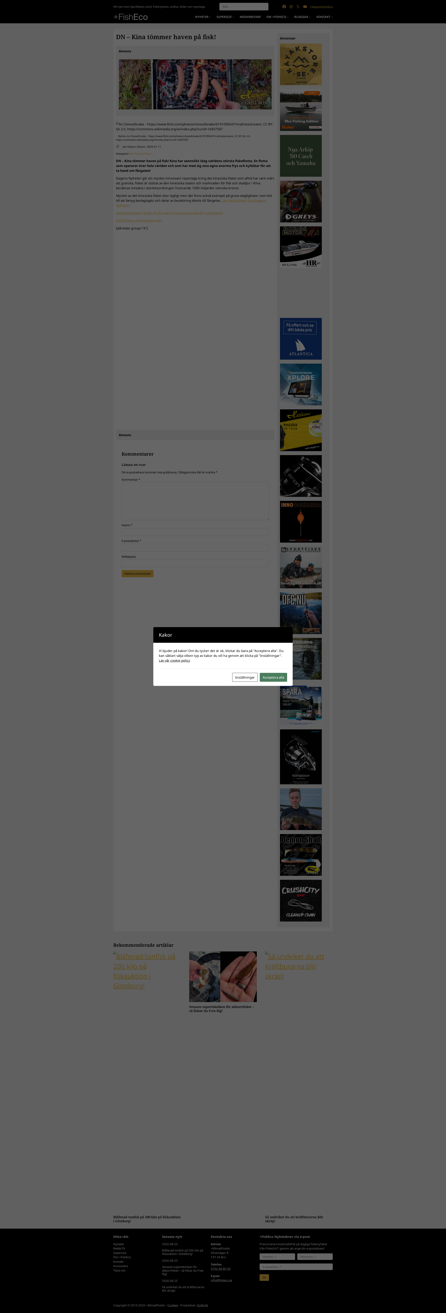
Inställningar (245, 677)
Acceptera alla (273, 677)
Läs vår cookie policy (174, 660)
